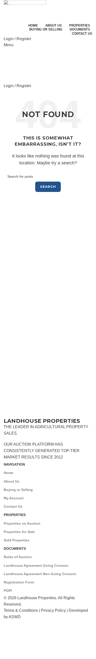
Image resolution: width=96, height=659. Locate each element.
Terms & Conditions (21, 610)
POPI (8, 591)
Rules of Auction (18, 557)
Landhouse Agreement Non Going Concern (40, 574)
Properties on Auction (22, 523)
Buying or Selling (18, 490)
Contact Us (13, 506)
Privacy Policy (53, 610)
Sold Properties (17, 540)
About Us (11, 481)
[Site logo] (25, 11)
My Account (14, 498)
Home (8, 473)
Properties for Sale (19, 532)
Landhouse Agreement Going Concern (36, 565)
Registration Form (19, 582)
